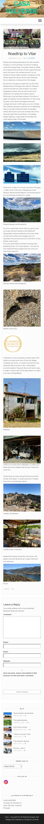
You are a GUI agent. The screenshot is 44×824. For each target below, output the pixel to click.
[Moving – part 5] (7, 750)
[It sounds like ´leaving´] (7, 743)
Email (6, 652)
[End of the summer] (7, 729)
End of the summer (20, 727)
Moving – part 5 (19, 748)
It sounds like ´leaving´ (21, 741)
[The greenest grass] (7, 722)
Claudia (31, 58)
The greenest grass (20, 720)
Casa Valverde (22, 7)
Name (6, 642)
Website (6, 661)
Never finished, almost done (23, 713)
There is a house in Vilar (22, 734)
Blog (12, 589)
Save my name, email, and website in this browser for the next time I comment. (20, 674)
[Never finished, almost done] (7, 715)
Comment (7, 614)
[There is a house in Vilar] (7, 736)
